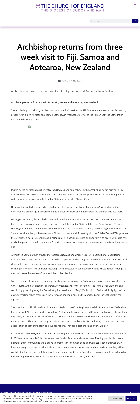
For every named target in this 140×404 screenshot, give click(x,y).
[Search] (135, 21)
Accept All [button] (131, 398)
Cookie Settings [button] (116, 398)
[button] (134, 5)
